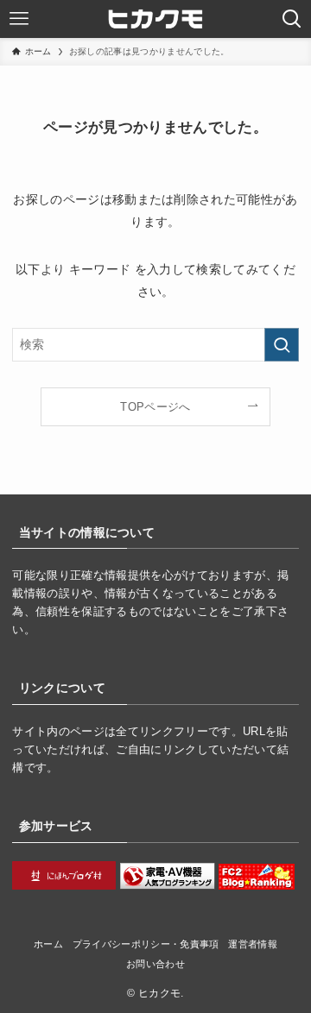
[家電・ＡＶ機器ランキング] (167, 885)
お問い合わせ (155, 964)
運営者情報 (252, 944)
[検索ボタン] (292, 19)
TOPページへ (155, 406)
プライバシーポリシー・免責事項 (146, 944)
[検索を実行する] (281, 345)
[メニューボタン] (19, 19)
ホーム (48, 944)
